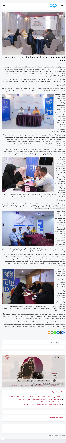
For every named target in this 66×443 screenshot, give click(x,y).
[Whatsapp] (55, 332)
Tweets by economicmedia (56, 417)
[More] (49, 332)
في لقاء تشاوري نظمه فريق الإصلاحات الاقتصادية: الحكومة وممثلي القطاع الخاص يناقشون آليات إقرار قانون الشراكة (35, 396)
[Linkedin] (57, 332)
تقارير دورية (60, 353)
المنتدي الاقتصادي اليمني (56, 391)
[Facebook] (63, 332)
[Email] (52, 332)
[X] (60, 332)
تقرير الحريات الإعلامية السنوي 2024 (52, 384)
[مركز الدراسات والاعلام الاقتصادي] (52, 8)
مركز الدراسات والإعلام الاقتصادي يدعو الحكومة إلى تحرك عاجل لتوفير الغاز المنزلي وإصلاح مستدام (39, 399)
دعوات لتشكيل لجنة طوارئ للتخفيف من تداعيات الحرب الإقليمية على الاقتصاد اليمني (43, 404)
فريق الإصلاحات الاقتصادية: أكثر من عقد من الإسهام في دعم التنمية (46, 401)
